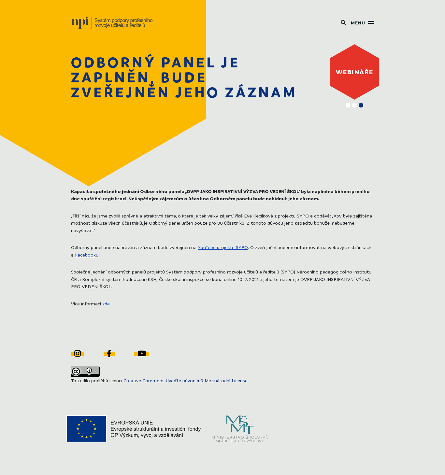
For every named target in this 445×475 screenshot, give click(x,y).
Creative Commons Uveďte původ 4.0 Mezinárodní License (185, 380)
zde (106, 303)
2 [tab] (354, 105)
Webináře (354, 72)
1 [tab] (348, 105)
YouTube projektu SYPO (223, 247)
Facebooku (86, 255)
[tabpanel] (354, 72)
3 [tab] (361, 105)
